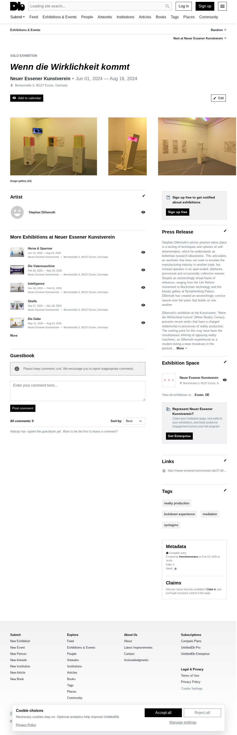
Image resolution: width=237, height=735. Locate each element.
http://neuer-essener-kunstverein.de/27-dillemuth (200, 470)
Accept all (163, 713)
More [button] (13, 335)
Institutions (125, 17)
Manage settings (182, 722)
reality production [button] (176, 503)
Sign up (205, 6)
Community (208, 17)
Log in (184, 6)
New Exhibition (20, 641)
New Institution (20, 666)
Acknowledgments (136, 660)
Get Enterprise (179, 436)
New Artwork (18, 660)
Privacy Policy (190, 682)
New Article (17, 672)
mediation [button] (210, 514)
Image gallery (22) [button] (21, 181)
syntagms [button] (171, 525)
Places (189, 17)
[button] (53, 146)
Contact (129, 654)
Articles (145, 17)
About (128, 641)
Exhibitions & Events (60, 17)
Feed (33, 17)
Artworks (105, 17)
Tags (175, 17)
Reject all (202, 713)
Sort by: (116, 421)
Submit (16, 17)
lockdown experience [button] (179, 514)
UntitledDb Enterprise (195, 654)
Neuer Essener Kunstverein (40, 78)
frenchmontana (188, 556)
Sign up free (177, 212)
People (87, 17)
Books (161, 17)
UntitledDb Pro (190, 647)
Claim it (211, 589)
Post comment (22, 408)
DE (207, 395)
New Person (18, 654)
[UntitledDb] (17, 6)
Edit (218, 98)
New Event (17, 647)
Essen (199, 395)
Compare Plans (191, 641)
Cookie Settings (192, 688)
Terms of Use (190, 675)
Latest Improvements (138, 647)
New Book (17, 679)
